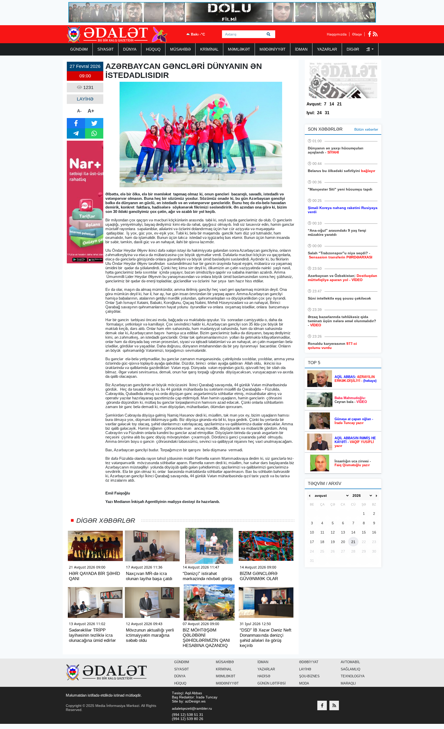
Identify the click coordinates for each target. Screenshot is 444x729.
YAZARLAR (327, 49)
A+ (91, 111)
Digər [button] (353, 49)
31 (327, 113)
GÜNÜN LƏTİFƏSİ (271, 683)
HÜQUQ (153, 49)
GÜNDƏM (79, 49)
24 (319, 113)
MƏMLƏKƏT (239, 49)
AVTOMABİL (350, 662)
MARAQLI (348, 683)
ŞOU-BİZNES (309, 676)
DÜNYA (129, 49)
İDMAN (301, 49)
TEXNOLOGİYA (353, 676)
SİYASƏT (105, 49)
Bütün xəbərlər (366, 129)
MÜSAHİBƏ (180, 49)
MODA (304, 683)
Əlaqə (357, 34)
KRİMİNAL (209, 49)
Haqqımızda (337, 34)
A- (79, 111)
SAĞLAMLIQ (350, 669)
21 (339, 104)
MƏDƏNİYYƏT (272, 49)
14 (331, 104)
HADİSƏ (263, 676)
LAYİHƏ (305, 669)
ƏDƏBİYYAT (308, 662)
